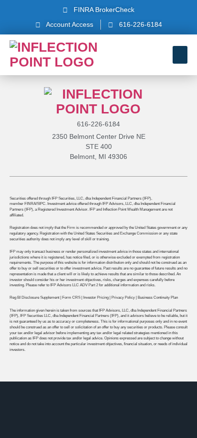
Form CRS (71, 297)
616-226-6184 (98, 124)
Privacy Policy (123, 297)
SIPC (41, 203)
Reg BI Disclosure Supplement (34, 297)
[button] (180, 55)
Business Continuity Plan (158, 297)
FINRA (30, 203)
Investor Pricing (96, 297)
